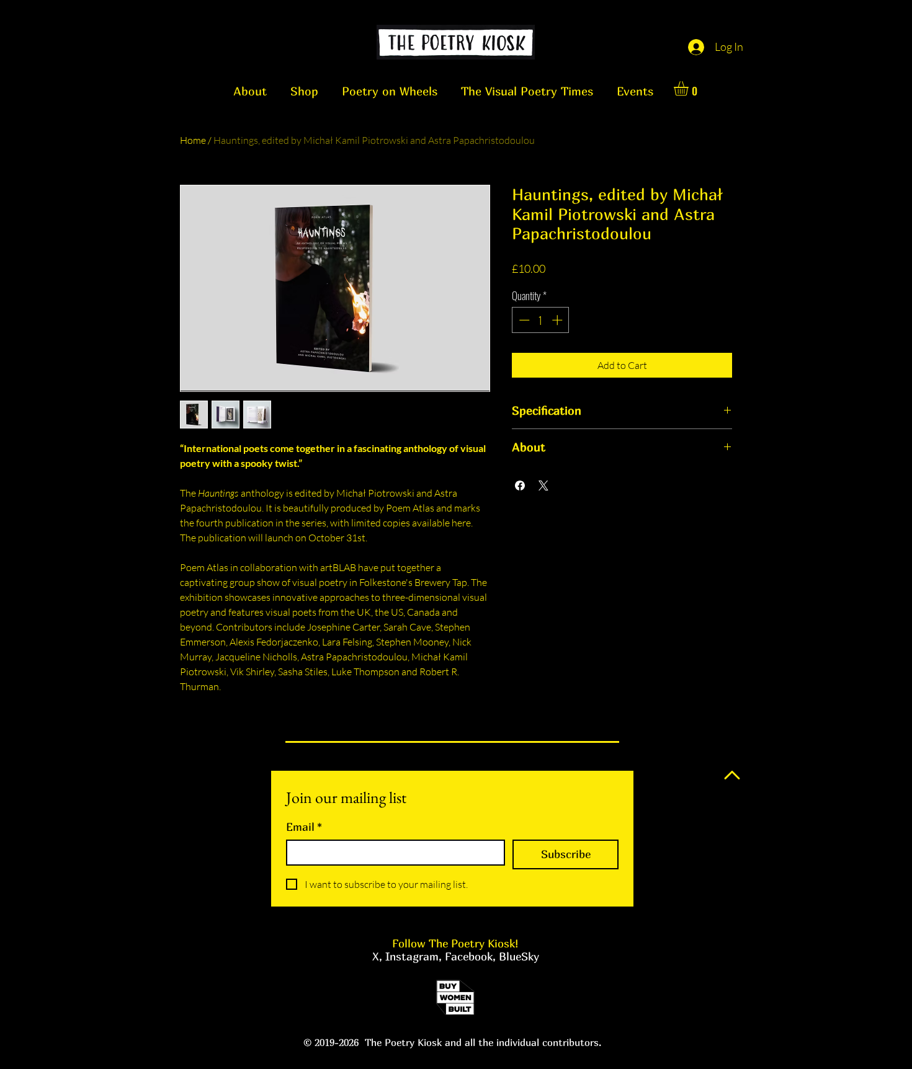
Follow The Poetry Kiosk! (455, 943)
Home (193, 140)
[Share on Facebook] (519, 485)
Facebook (469, 956)
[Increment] (558, 320)
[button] (689, 88)
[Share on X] (543, 485)
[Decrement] (523, 320)
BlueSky (519, 956)
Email (304, 826)
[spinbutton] (540, 320)
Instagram (412, 956)
